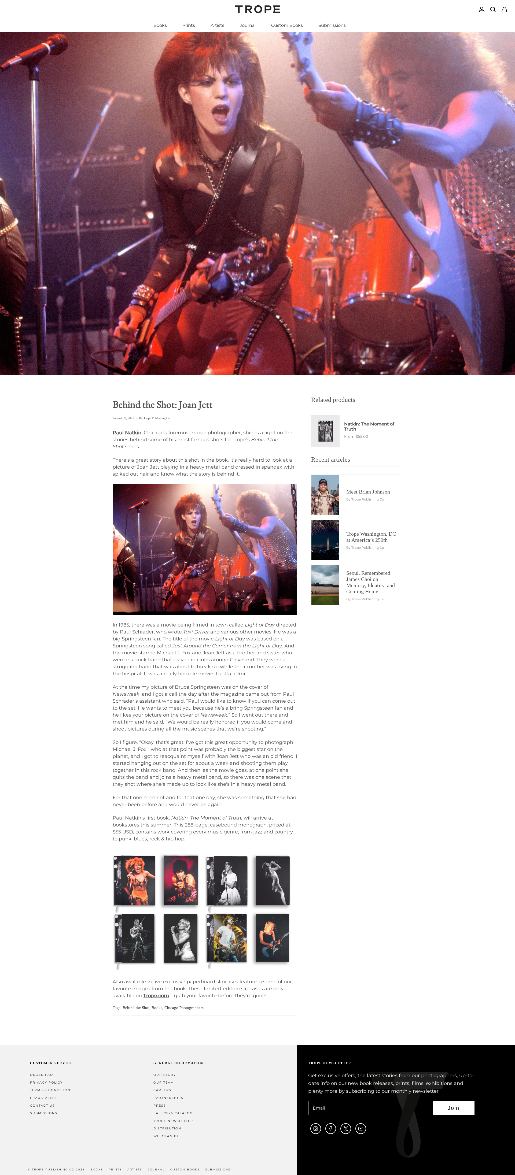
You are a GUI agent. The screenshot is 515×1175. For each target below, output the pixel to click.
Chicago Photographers (184, 1008)
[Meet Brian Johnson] (329, 494)
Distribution (167, 1128)
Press (159, 1105)
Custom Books (185, 1169)
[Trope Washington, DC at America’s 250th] (329, 540)
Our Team (163, 1082)
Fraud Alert (43, 1098)
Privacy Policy (46, 1082)
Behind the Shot (136, 1008)
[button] (160, 25)
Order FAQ (41, 1075)
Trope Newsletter (173, 1121)
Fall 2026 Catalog (173, 1113)
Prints (115, 1169)
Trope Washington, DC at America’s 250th (371, 537)
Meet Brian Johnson (368, 492)
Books (157, 1008)
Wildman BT (166, 1136)
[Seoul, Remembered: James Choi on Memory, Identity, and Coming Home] (329, 585)
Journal (156, 1169)
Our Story (164, 1075)
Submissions (43, 1113)
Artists (134, 1169)
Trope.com (156, 996)
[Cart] (504, 9)
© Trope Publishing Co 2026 (56, 1169)
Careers (162, 1090)
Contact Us (42, 1105)
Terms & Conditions (51, 1090)
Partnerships (168, 1098)
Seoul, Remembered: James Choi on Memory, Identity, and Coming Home (370, 582)
